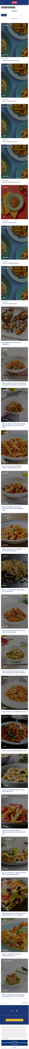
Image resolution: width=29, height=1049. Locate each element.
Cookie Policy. (5, 1038)
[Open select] (26, 15)
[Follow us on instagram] (12, 1010)
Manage (14, 1047)
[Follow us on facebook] (16, 1010)
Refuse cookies (14, 1044)
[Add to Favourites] (25, 25)
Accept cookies (14, 1041)
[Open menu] (2, 2)
